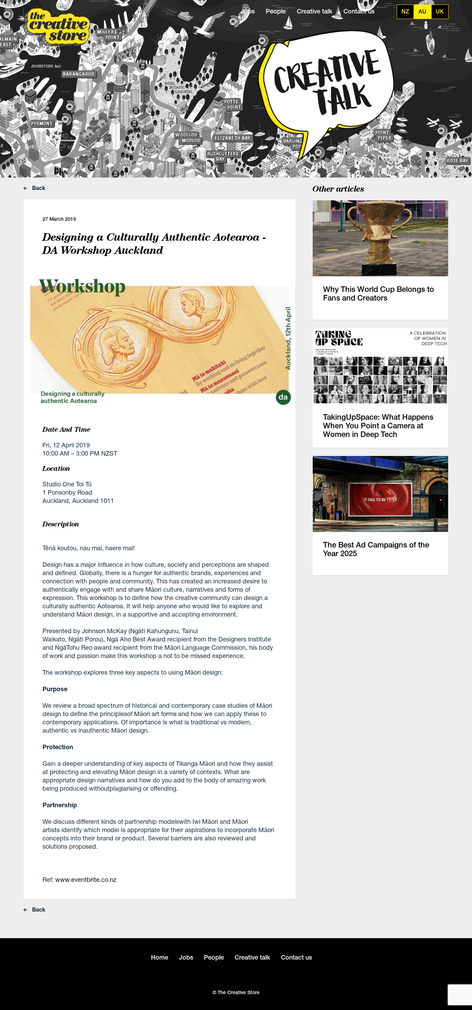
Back (38, 187)
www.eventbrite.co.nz (85, 879)
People (276, 11)
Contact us (359, 11)
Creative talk (314, 11)
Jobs (247, 11)
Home (159, 957)
